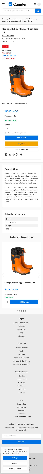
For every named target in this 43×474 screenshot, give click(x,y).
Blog (21, 333)
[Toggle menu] (3, 4)
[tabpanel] (21, 275)
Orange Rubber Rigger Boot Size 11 (20, 283)
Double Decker (21, 379)
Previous (3, 275)
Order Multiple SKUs (21, 323)
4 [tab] (23, 311)
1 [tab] (17, 311)
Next (39, 275)
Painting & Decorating (21, 364)
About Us (21, 326)
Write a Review (19, 38)
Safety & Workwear (21, 357)
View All (22, 392)
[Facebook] (6, 154)
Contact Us (21, 329)
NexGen (22, 376)
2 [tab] (19, 311)
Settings (15, 458)
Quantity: (8, 124)
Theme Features (21, 348)
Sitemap (21, 336)
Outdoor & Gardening (21, 361)
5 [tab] (25, 311)
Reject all (15, 463)
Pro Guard (21, 389)
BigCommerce (32, 465)
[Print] (13, 154)
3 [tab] (21, 311)
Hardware (21, 354)
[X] (17, 154)
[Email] (10, 154)
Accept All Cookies (15, 468)
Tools (21, 351)
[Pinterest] (21, 154)
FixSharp (21, 382)
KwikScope (21, 386)
